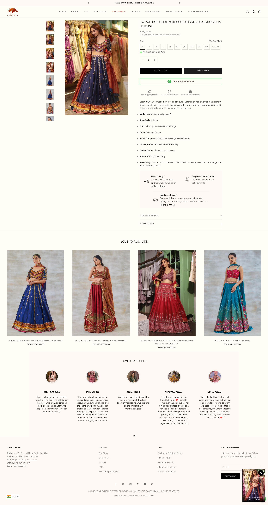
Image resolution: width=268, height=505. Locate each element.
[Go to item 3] (50, 53)
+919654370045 (167, 205)
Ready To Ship (118, 12)
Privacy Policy (164, 458)
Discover (135, 12)
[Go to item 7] (50, 108)
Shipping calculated (160, 35)
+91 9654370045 (22, 463)
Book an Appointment (198, 12)
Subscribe (230, 476)
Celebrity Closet (173, 12)
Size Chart (217, 41)
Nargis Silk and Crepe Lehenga (232, 341)
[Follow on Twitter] (123, 484)
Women (74, 12)
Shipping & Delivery (167, 467)
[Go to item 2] (50, 39)
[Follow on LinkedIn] (152, 484)
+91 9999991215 (20, 466)
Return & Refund (166, 462)
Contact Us (104, 458)
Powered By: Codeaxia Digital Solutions (134, 496)
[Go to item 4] (50, 67)
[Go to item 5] (50, 80)
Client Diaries (152, 12)
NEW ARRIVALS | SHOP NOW (134, 4)
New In (62, 12)
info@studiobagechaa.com (24, 459)
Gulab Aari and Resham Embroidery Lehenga (101, 341)
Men (86, 12)
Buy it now (203, 71)
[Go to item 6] (50, 94)
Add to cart (160, 71)
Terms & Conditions (167, 472)
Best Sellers (100, 12)
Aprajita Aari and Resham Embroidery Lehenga (35, 341)
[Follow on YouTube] (144, 484)
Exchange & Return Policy (170, 453)
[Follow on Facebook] (115, 484)
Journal (102, 462)
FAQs (101, 467)
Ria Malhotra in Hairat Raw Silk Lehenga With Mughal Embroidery (167, 342)
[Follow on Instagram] (130, 484)
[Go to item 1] (50, 26)
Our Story (103, 453)
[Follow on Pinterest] (137, 484)
